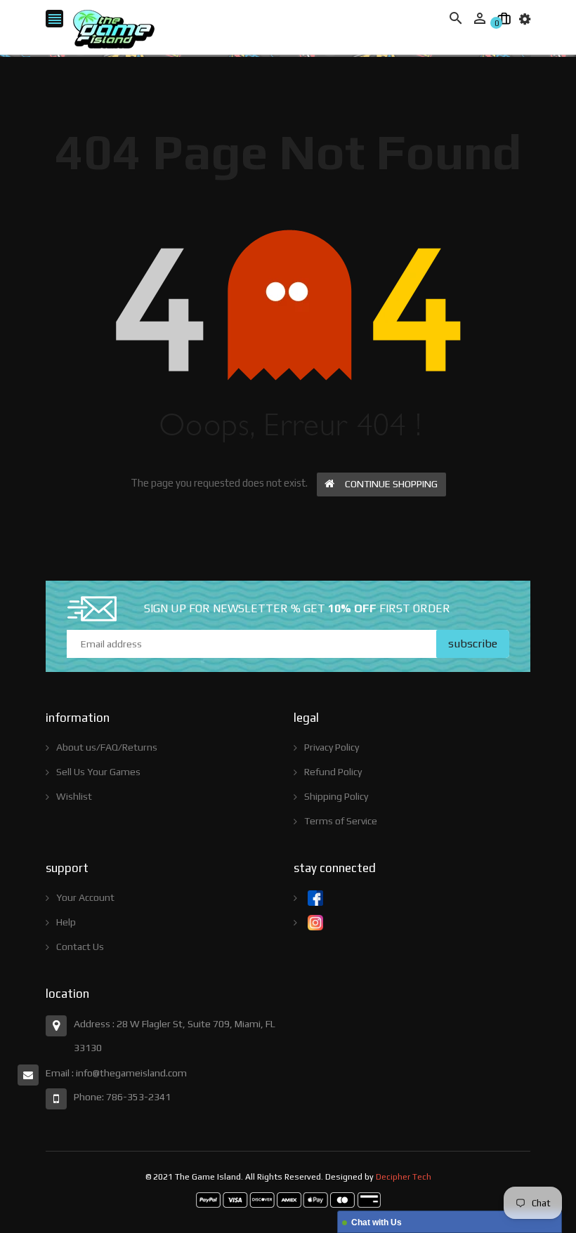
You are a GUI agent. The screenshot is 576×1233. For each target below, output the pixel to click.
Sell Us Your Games (98, 771)
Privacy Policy (331, 747)
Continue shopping (391, 483)
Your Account (85, 897)
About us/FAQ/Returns (106, 747)
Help (66, 922)
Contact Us (80, 946)
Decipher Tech (403, 1177)
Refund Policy (333, 771)
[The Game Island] (288, 1199)
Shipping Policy (336, 796)
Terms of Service (340, 820)
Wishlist (74, 796)
